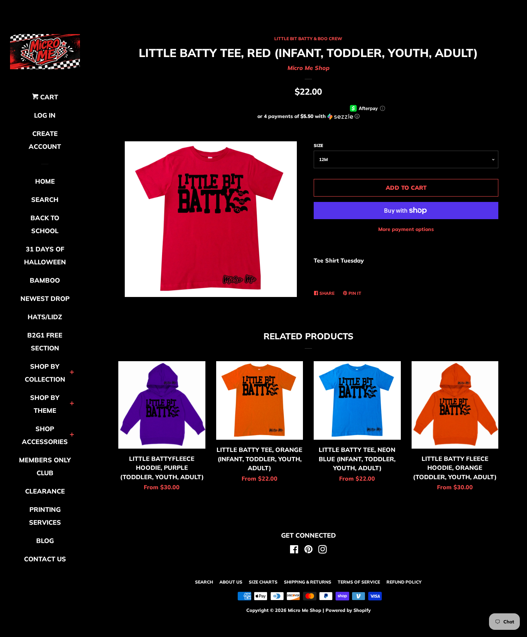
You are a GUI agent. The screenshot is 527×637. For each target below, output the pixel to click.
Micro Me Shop (308, 67)
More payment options (406, 229)
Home (45, 181)
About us (230, 582)
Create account (45, 140)
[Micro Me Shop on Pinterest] (308, 550)
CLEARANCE (45, 491)
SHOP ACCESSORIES (45, 435)
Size (318, 145)
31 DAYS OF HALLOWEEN (45, 255)
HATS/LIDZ (45, 317)
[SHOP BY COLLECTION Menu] (72, 373)
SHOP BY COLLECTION (45, 372)
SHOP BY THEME (45, 404)
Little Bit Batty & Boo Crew (308, 38)
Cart (48, 97)
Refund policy (404, 582)
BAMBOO (45, 280)
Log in (45, 115)
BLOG (45, 541)
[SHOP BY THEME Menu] (72, 404)
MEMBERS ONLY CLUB (45, 466)
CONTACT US (45, 559)
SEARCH (44, 199)
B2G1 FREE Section (44, 341)
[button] (308, 116)
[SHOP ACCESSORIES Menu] (72, 435)
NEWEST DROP (45, 298)
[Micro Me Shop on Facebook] (294, 550)
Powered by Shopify (348, 610)
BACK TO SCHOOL (44, 224)
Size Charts (263, 582)
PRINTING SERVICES (45, 516)
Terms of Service (359, 582)
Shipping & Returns (307, 582)
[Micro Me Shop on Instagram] (322, 550)
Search (204, 582)
